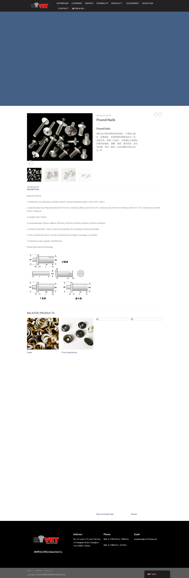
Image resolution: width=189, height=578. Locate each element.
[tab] (33, 189)
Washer (134, 514)
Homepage (63, 3)
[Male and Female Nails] (112, 414)
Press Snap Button (69, 352)
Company (76, 3)
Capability (102, 3)
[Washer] (147, 414)
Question (147, 3)
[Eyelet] (43, 334)
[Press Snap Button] (77, 334)
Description (33, 189)
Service (89, 3)
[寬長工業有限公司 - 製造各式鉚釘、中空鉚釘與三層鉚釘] (40, 6)
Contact (63, 8)
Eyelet (29, 352)
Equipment (132, 3)
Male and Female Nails (105, 514)
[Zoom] (30, 162)
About (30, 571)
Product (116, 3)
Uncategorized (103, 115)
